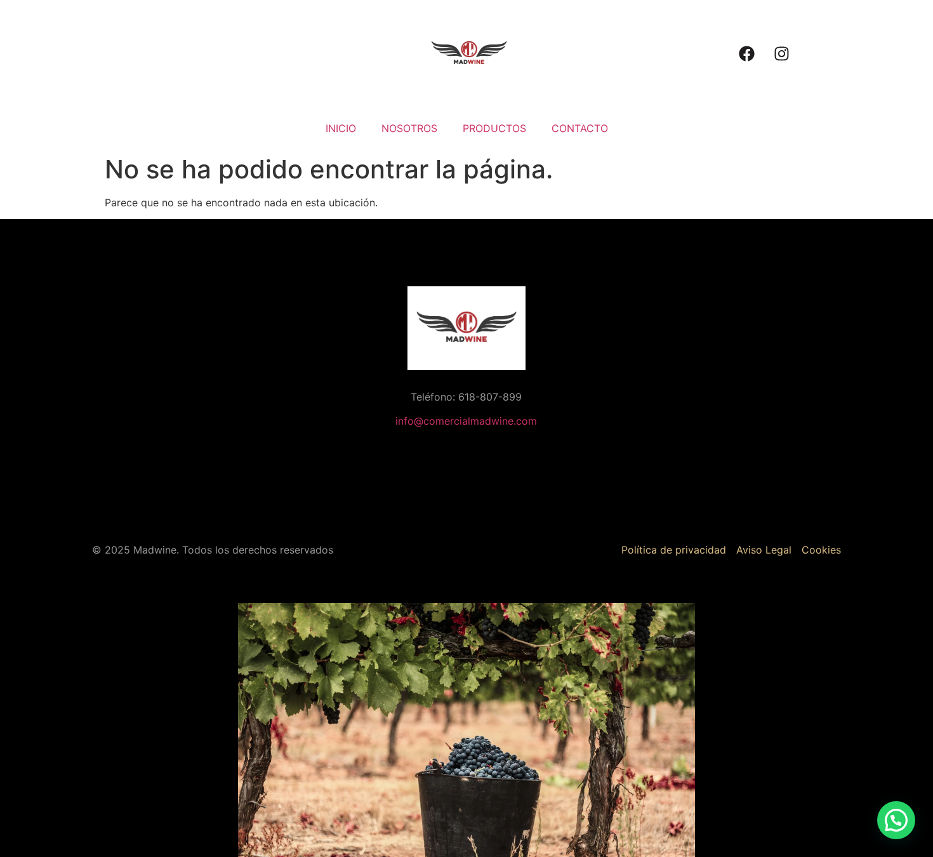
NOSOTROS (409, 128)
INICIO (341, 128)
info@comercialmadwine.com (466, 421)
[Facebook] (746, 54)
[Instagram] (781, 54)
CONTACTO (580, 128)
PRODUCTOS (494, 128)
